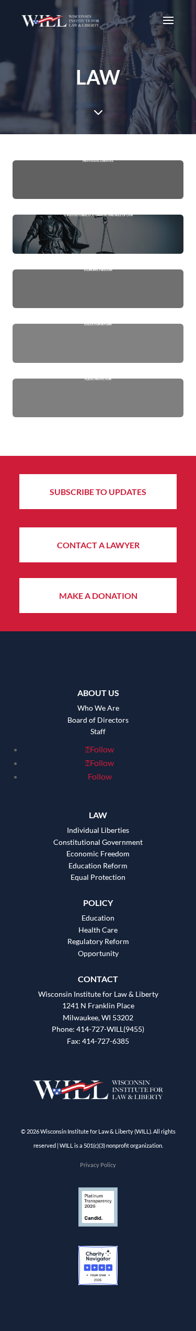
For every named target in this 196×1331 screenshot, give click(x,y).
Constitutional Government (98, 842)
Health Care (98, 929)
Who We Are (98, 707)
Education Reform (98, 865)
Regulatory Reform (98, 941)
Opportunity (98, 953)
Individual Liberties (98, 830)
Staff (98, 731)
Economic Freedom (98, 853)
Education (98, 917)
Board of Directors (98, 719)
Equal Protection (98, 877)
